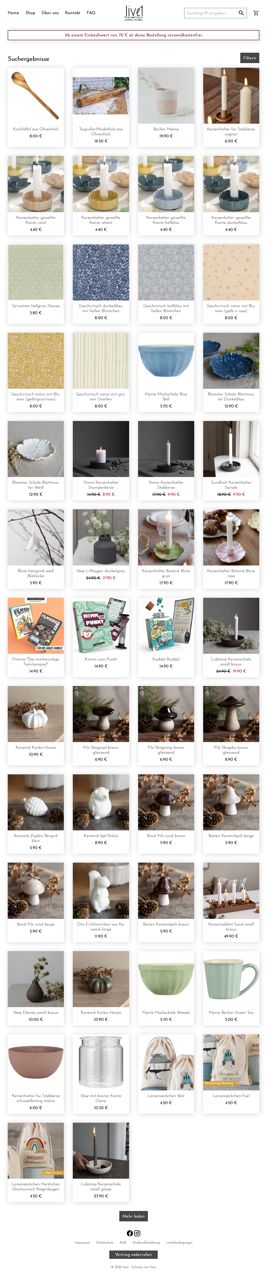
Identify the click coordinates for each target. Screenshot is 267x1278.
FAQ (91, 13)
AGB (123, 1242)
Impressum (82, 1242)
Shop (30, 13)
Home (13, 13)
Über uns (50, 13)
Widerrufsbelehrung (146, 1242)
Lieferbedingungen (179, 1242)
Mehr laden (133, 1216)
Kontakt (73, 13)
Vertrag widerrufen (133, 1255)
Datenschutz (104, 1242)
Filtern (249, 58)
